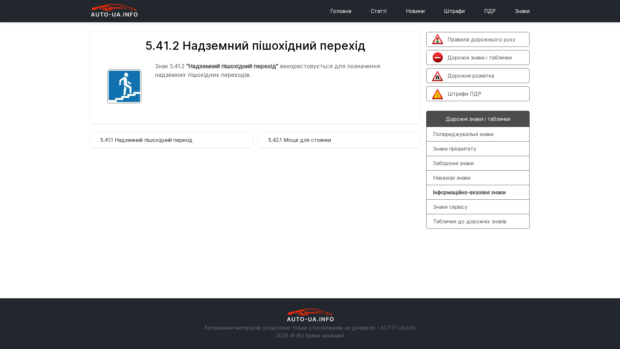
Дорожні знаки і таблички (480, 57)
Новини (415, 11)
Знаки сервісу (450, 207)
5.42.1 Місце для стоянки (299, 140)
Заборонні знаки (453, 163)
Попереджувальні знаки (463, 134)
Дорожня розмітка (471, 75)
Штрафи (454, 11)
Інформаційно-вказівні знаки (469, 192)
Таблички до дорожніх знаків (470, 221)
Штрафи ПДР (464, 93)
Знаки (522, 11)
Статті (379, 11)
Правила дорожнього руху (481, 39)
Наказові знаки (451, 177)
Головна (340, 11)
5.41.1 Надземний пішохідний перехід (146, 140)
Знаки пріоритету (454, 148)
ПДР (490, 11)
